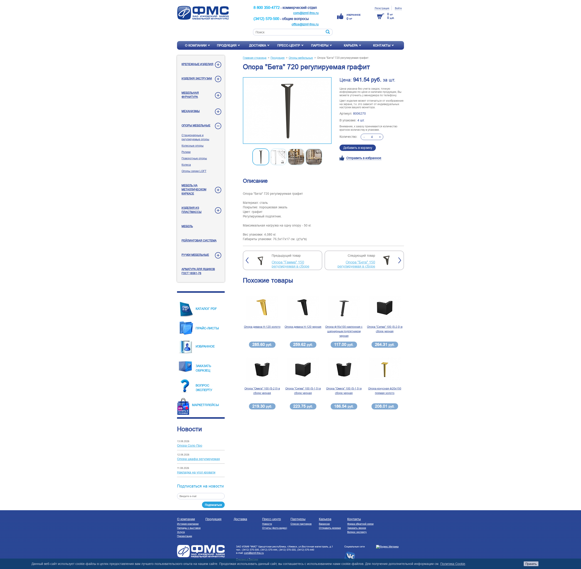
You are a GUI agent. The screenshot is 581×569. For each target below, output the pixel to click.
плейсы (212, 404)
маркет (198, 405)
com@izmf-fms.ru (306, 13)
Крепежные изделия (197, 64)
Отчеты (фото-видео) (274, 528)
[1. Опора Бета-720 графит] (287, 111)
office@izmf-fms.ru (305, 24)
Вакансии (324, 523)
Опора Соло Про (189, 445)
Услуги (181, 532)
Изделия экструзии (197, 78)
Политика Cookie (452, 564)
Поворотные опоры (194, 158)
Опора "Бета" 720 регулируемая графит (343, 57)
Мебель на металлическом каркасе (194, 189)
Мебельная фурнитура (190, 95)
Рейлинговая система (199, 240)
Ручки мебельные (195, 254)
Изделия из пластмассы (192, 210)
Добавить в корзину (357, 148)
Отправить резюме (330, 528)
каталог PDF (206, 308)
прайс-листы (207, 328)
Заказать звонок (356, 528)
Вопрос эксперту (357, 532)
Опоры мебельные (196, 125)
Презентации (184, 536)
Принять (531, 564)
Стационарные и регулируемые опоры (195, 137)
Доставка (257, 45)
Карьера (351, 45)
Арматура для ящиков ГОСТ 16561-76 (198, 271)
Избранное (205, 346)
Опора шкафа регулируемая (198, 459)
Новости (267, 523)
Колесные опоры (193, 145)
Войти (398, 8)
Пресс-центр (288, 45)
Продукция (226, 45)
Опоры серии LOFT (194, 171)
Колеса (186, 164)
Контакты (381, 45)
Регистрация (382, 8)
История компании (188, 523)
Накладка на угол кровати (196, 472)
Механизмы (191, 111)
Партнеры (319, 45)
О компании (196, 45)
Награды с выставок (189, 528)
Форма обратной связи (360, 523)
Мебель (187, 226)
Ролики (186, 152)
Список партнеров (301, 523)
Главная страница (254, 57)
